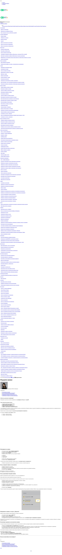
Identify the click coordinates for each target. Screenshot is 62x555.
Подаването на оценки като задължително (8, 471)
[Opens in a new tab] (31, 551)
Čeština (9, 26)
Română (32, 26)
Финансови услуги (3, 336)
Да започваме (2, 27)
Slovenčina (38, 26)
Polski (30, 26)
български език (5, 26)
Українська (44, 26)
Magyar (22, 26)
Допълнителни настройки (4, 344)
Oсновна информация (4, 34)
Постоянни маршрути (4, 253)
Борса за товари (3, 85)
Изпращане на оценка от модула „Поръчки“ (9, 394)
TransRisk (1, 352)
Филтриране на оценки (6, 392)
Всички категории (7, 377)
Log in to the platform (5, 3)
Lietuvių (27, 26)
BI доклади (2, 286)
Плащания (2, 341)
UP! (1, 548)
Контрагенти (2, 243)
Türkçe (41, 26)
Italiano (24, 26)
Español (16, 26)
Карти (1, 202)
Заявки (1, 181)
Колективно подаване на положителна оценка (10, 395)
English (14, 26)
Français (19, 26)
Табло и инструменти (4, 130)
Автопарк (2, 280)
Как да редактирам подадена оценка (8, 393)
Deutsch (11, 26)
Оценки (1, 319)
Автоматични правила (4, 273)
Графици (1, 207)
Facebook (3, 4)
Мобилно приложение (4, 359)
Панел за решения (3, 60)
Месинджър (2, 47)
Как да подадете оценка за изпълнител (8, 543)
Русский (35, 26)
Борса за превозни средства (4, 118)
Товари (1, 65)
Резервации (2, 235)
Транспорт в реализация (4, 158)
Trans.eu (3, 2)
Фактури (1, 276)
